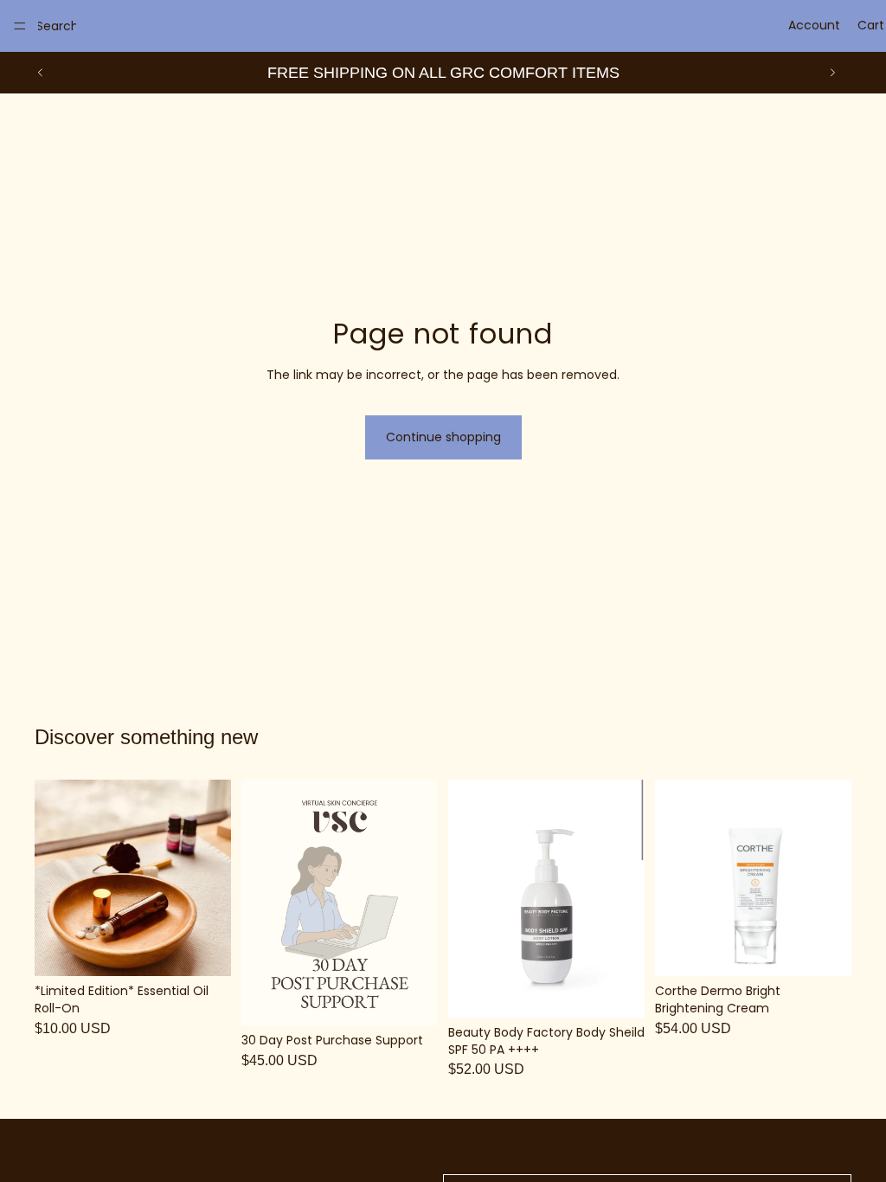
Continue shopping (443, 437)
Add (426, 998)
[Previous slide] (41, 73)
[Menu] (20, 26)
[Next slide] (832, 73)
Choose (219, 949)
